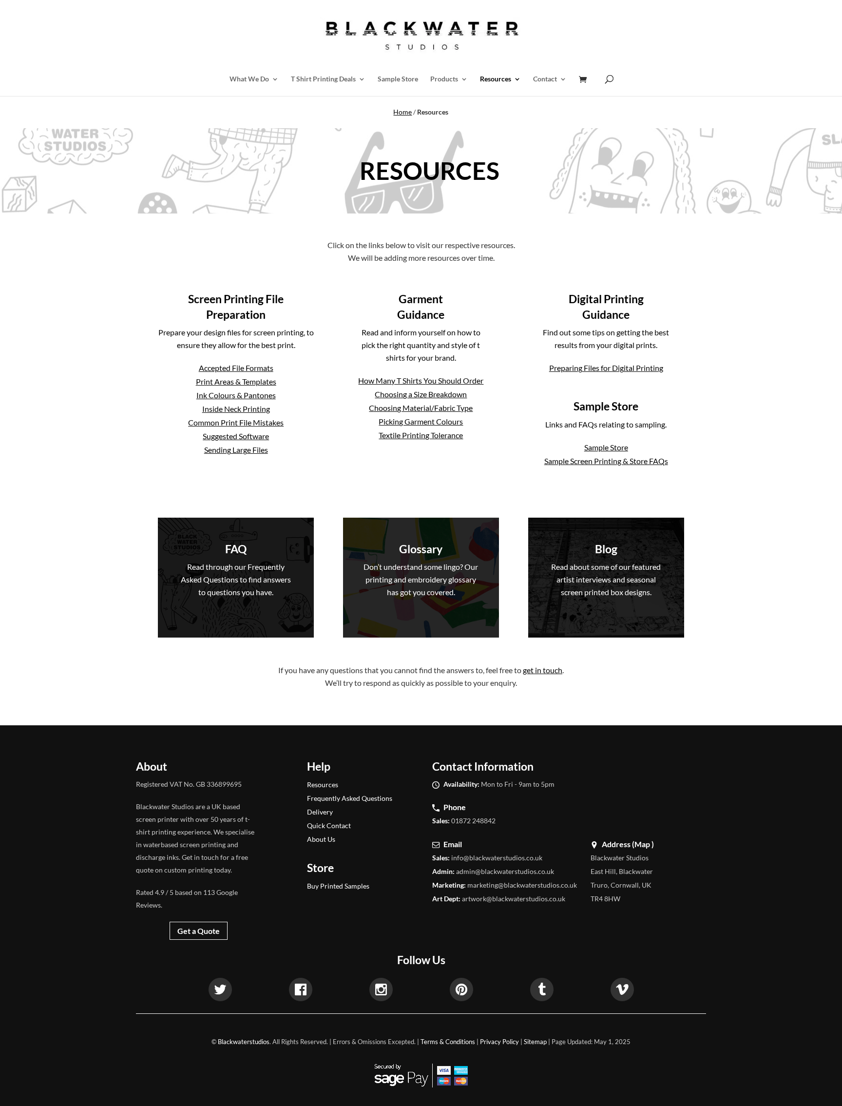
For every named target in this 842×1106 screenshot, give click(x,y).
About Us (321, 839)
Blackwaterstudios (243, 1042)
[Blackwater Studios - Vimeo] (622, 991)
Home (402, 112)
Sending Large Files (236, 449)
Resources (495, 79)
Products (444, 79)
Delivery (320, 812)
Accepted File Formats (236, 367)
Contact (545, 79)
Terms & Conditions (448, 1042)
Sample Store (398, 79)
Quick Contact (329, 825)
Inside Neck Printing (236, 408)
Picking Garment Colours (421, 421)
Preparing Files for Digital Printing (606, 367)
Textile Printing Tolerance (421, 435)
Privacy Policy (499, 1042)
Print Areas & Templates (236, 381)
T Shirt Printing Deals (323, 79)
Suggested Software (236, 436)
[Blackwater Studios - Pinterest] (461, 991)
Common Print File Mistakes (236, 422)
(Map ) (643, 844)
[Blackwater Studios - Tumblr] (542, 991)
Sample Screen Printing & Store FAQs (606, 461)
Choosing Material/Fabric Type (421, 407)
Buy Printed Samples (338, 886)
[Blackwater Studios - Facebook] (300, 991)
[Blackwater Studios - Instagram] (381, 991)
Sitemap (535, 1042)
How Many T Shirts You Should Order (420, 380)
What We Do (249, 79)
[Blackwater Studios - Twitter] (220, 991)
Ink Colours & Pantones (236, 395)
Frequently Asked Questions (349, 798)
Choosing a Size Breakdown (421, 394)
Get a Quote (198, 930)
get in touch (542, 670)
